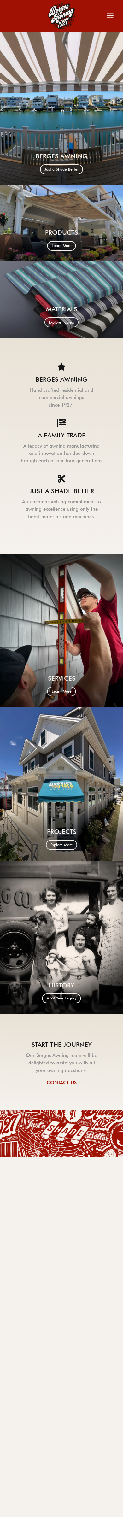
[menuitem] (52, 16)
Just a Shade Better (61, 169)
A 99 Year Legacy (62, 998)
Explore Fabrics (61, 322)
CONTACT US (62, 1083)
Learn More (62, 245)
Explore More (61, 844)
